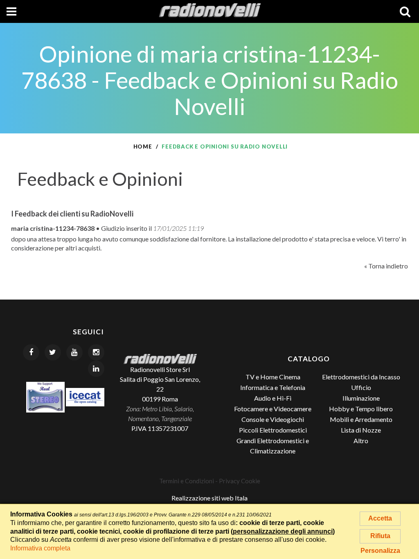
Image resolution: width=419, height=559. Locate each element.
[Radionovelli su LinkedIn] (96, 369)
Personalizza (380, 550)
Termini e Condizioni (186, 481)
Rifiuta (380, 535)
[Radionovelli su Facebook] (31, 352)
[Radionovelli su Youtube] (74, 352)
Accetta (380, 518)
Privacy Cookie (239, 481)
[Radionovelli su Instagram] (96, 352)
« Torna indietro (386, 266)
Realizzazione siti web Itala (209, 498)
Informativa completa (40, 548)
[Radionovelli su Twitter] (53, 352)
